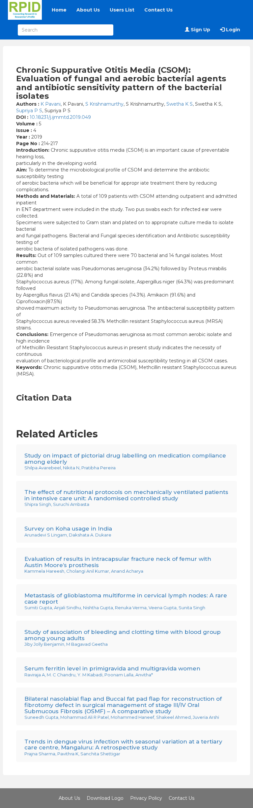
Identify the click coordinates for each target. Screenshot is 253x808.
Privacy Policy (146, 798)
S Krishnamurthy (104, 104)
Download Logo (105, 798)
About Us (88, 10)
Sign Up (199, 30)
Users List (122, 10)
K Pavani (51, 104)
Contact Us (158, 10)
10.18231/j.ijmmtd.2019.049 (60, 117)
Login (232, 30)
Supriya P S (29, 111)
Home (59, 10)
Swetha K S (179, 104)
